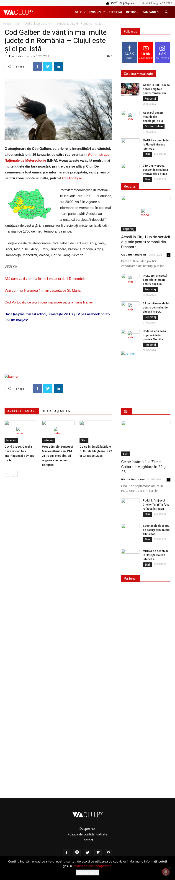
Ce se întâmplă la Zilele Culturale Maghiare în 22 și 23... (144, 466)
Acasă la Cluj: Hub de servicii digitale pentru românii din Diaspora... (145, 242)
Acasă (7, 23)
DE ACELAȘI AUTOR (56, 411)
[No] (169, 868)
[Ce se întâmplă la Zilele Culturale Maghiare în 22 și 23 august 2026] (96, 432)
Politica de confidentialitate (87, 834)
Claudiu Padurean (133, 254)
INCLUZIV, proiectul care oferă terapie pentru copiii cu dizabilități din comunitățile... (155, 284)
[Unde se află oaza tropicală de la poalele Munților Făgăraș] (130, 335)
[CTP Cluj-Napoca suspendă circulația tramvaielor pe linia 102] (130, 170)
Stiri (78, 12)
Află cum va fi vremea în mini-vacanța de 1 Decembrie (45, 279)
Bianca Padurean (133, 479)
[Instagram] (77, 852)
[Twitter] (87, 852)
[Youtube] (108, 852)
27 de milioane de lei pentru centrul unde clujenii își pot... (156, 307)
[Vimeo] (98, 852)
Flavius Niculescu (21, 56)
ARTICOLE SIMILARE (21, 411)
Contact (87, 840)
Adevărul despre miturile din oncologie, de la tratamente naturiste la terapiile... (156, 121)
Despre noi (87, 828)
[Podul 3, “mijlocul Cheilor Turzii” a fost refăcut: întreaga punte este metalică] (130, 505)
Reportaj (115, 12)
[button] (166, 12)
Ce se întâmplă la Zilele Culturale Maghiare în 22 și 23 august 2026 (96, 451)
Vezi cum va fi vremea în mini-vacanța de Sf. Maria (42, 290)
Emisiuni (95, 12)
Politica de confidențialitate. (92, 866)
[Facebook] (66, 852)
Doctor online (154, 126)
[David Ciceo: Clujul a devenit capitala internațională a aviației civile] (21, 432)
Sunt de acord (87, 872)
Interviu (132, 12)
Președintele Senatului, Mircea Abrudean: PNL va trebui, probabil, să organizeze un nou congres (57, 455)
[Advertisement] (58, 359)
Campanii (149, 12)
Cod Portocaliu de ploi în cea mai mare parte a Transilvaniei (49, 302)
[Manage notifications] (165, 871)
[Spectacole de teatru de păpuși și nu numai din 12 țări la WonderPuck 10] (130, 530)
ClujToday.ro (72, 178)
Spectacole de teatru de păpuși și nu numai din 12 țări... (156, 530)
